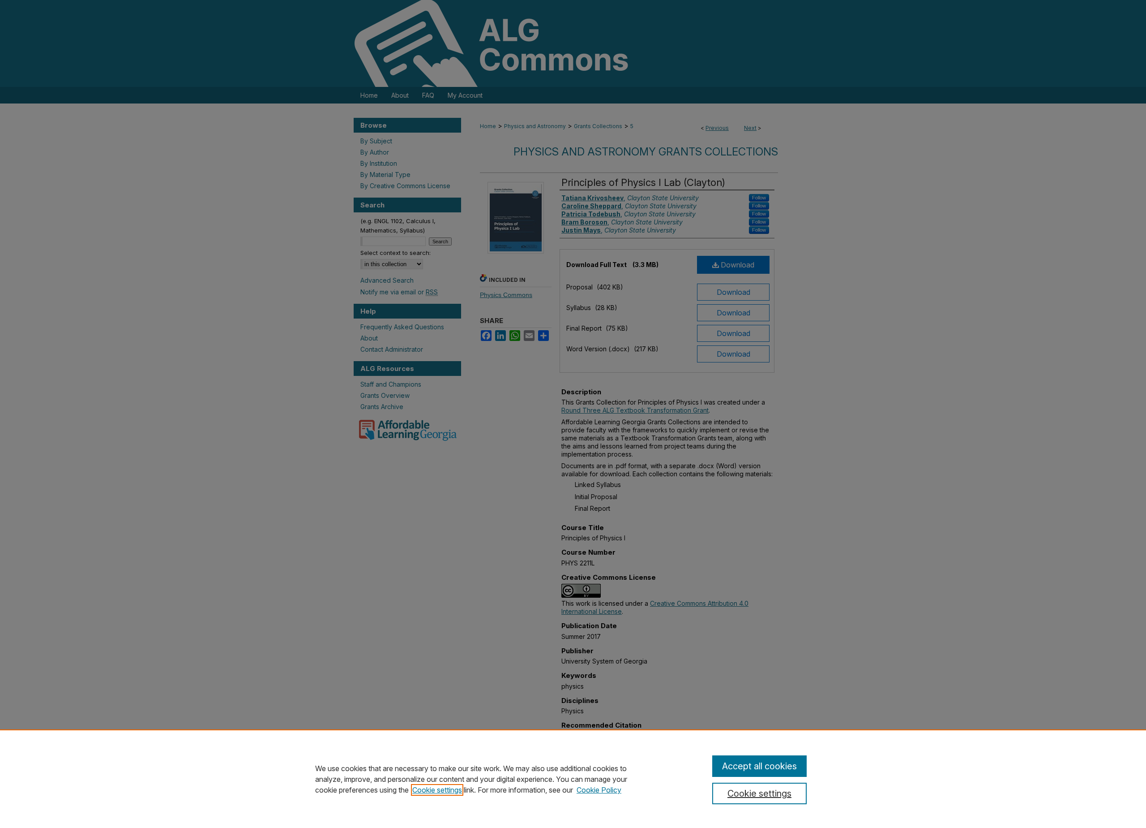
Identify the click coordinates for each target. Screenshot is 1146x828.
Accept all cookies (759, 766)
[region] (573, 778)
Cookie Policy (599, 789)
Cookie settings (437, 789)
